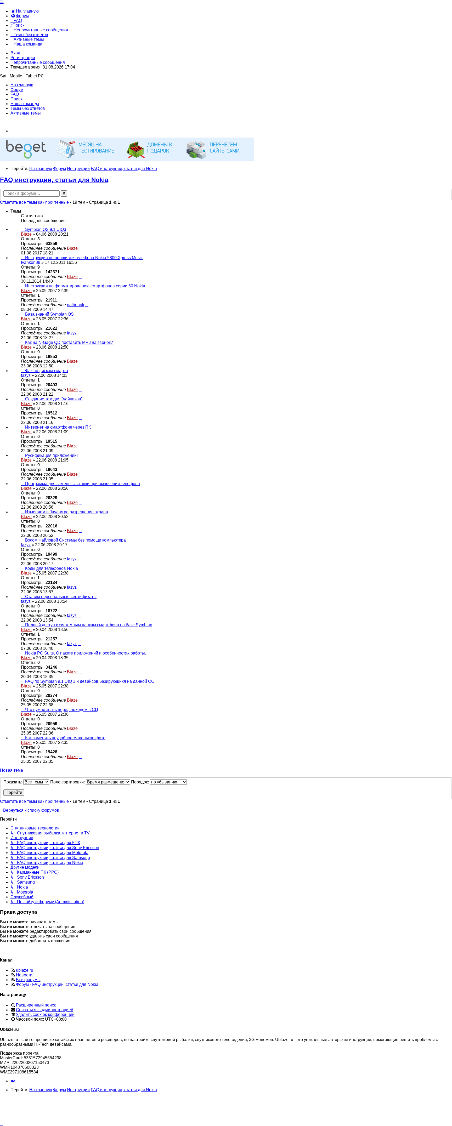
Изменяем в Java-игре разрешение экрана (66, 512)
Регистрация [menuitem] (22, 57)
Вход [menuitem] (15, 53)
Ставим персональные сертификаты (61, 596)
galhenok (75, 305)
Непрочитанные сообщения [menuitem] (37, 62)
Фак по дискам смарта (46, 370)
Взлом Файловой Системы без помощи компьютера (75, 540)
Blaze (26, 234)
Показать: (13, 782)
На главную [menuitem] (21, 85)
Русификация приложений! (51, 455)
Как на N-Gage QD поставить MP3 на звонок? (69, 342)
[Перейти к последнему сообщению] (80, 248)
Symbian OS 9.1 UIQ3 (45, 229)
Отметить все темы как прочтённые (34, 202)
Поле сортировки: (68, 782)
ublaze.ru (24, 970)
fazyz (72, 333)
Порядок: (140, 782)
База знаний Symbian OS (49, 314)
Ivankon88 (30, 262)
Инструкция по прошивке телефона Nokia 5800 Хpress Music (84, 257)
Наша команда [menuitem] (24, 103)
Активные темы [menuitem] (25, 113)
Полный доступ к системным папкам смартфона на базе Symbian (88, 625)
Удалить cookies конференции (45, 1014)
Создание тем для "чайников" (54, 399)
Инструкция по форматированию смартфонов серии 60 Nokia (85, 286)
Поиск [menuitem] (16, 99)
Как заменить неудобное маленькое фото (65, 738)
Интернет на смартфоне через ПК (58, 427)
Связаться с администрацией (44, 1010)
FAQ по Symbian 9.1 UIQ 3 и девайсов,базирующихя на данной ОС (89, 681)
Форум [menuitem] (16, 89)
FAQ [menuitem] (14, 94)
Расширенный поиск (36, 1005)
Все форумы (28, 979)
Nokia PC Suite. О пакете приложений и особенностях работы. (85, 653)
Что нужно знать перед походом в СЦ (61, 709)
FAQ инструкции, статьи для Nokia (54, 179)
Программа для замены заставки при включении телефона (82, 483)
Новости (24, 975)
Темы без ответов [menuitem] (27, 108)
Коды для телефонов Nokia (51, 568)
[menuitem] (24, 11)
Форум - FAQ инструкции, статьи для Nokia (57, 984)
